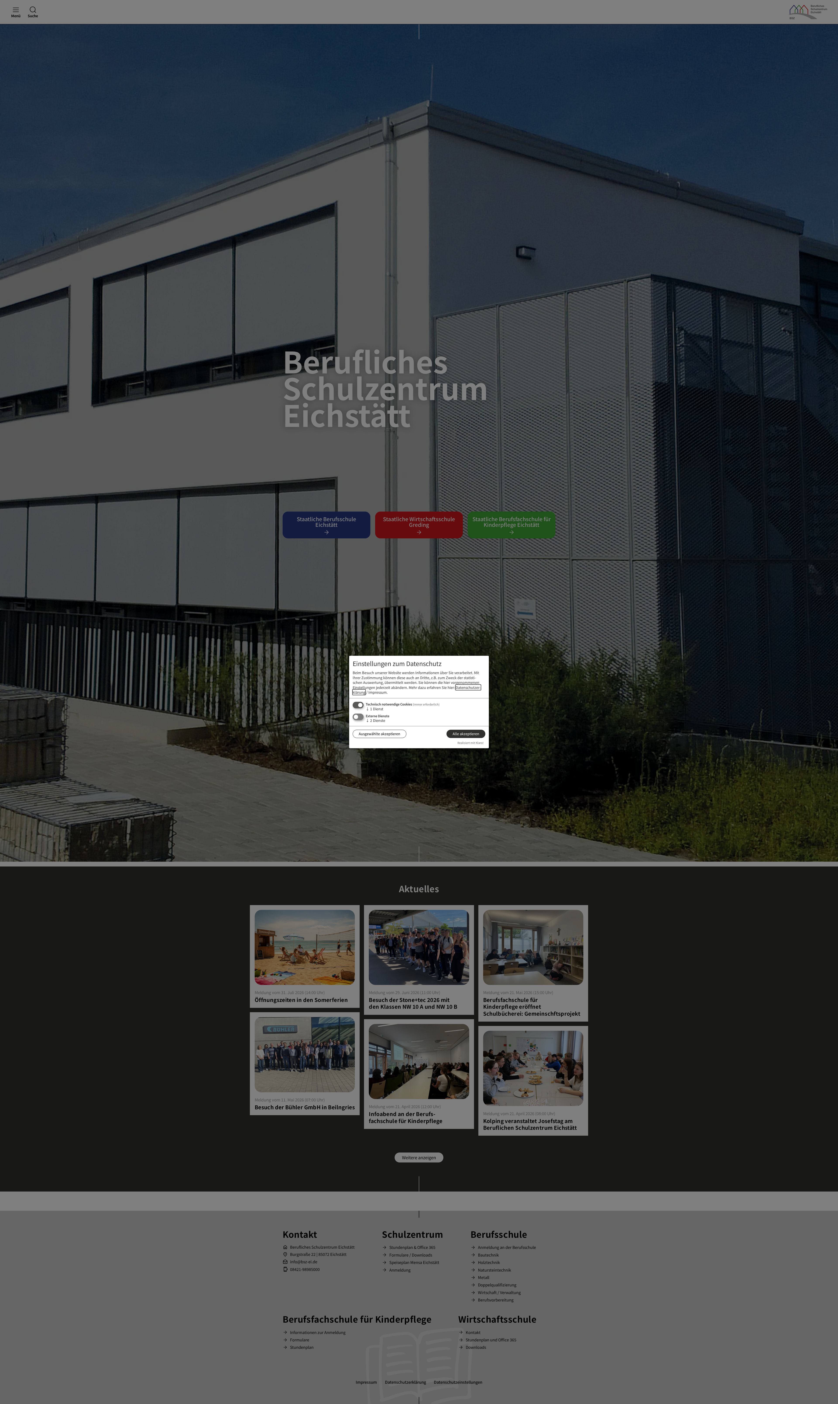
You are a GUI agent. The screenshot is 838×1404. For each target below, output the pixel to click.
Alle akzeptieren (466, 733)
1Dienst (374, 708)
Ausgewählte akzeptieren (379, 733)
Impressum (377, 692)
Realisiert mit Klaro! (470, 743)
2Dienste (375, 720)
